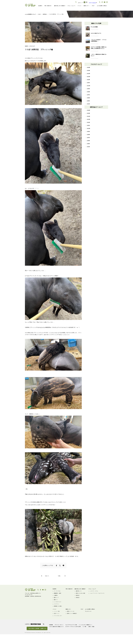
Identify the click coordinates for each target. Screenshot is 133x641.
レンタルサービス (57, 601)
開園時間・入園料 (57, 593)
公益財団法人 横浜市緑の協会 (33, 624)
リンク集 (84, 626)
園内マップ (56, 597)
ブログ (93, 5)
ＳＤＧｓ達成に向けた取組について (56, 626)
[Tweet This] (60, 565)
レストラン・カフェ (94, 591)
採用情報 (51, 624)
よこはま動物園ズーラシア (30, 589)
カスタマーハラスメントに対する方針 (73, 626)
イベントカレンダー (58, 615)
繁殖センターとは (70, 611)
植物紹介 (78, 597)
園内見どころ (78, 591)
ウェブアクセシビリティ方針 (71, 624)
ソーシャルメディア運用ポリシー (85, 624)
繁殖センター (86, 5)
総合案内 (40, 5)
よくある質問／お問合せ (102, 5)
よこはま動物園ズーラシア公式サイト (30, 5)
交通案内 (56, 595)
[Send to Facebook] (56, 565)
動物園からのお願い (58, 606)
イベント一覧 (56, 611)
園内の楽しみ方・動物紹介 (59, 5)
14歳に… (59, 575)
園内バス (56, 599)
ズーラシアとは (57, 591)
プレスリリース (88, 611)
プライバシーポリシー (59, 624)
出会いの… (47, 575)
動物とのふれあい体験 (80, 593)
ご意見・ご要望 (91, 626)
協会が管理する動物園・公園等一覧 (37, 628)
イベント (79, 5)
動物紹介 (78, 595)
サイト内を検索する (76, 2)
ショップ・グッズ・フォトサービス (97, 593)
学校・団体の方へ (48, 5)
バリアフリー (56, 604)
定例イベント (56, 613)
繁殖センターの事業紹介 (72, 613)
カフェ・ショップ (71, 5)
